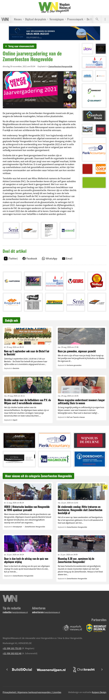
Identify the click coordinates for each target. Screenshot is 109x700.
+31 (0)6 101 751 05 (12, 648)
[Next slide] (102, 669)
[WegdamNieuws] (54, 7)
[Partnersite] (72, 628)
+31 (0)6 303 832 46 (12, 653)
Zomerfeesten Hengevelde (60, 66)
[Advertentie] (11, 230)
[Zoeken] (97, 19)
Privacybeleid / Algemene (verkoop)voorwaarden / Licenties (32, 692)
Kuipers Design (99, 692)
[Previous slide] (7, 669)
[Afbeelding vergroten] (39, 89)
